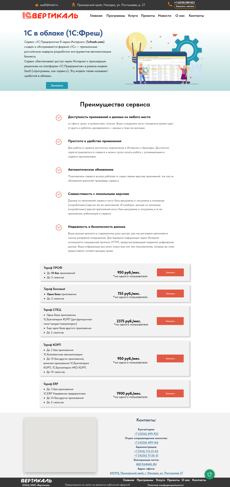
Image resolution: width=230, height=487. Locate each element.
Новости (164, 15)
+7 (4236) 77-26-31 (146, 455)
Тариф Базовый (54, 289)
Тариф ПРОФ (53, 268)
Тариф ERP (50, 384)
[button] (185, 6)
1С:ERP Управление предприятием (64, 395)
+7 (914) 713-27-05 (146, 451)
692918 (114, 473)
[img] (50, 15)
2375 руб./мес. (129, 321)
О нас (180, 15)
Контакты (196, 15)
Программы (115, 15)
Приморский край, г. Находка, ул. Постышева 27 (151, 473)
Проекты (148, 15)
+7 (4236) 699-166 (146, 442)
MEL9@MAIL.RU (146, 464)
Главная (96, 15)
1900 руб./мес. (129, 393)
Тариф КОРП (52, 345)
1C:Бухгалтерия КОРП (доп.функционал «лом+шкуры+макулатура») (67, 323)
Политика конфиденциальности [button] (166, 485)
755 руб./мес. (129, 293)
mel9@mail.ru (49, 5)
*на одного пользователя (130, 276)
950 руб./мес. (128, 272)
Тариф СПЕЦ (52, 310)
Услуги (133, 15)
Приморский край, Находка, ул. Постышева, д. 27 (111, 5)
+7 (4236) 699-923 (184, 2)
